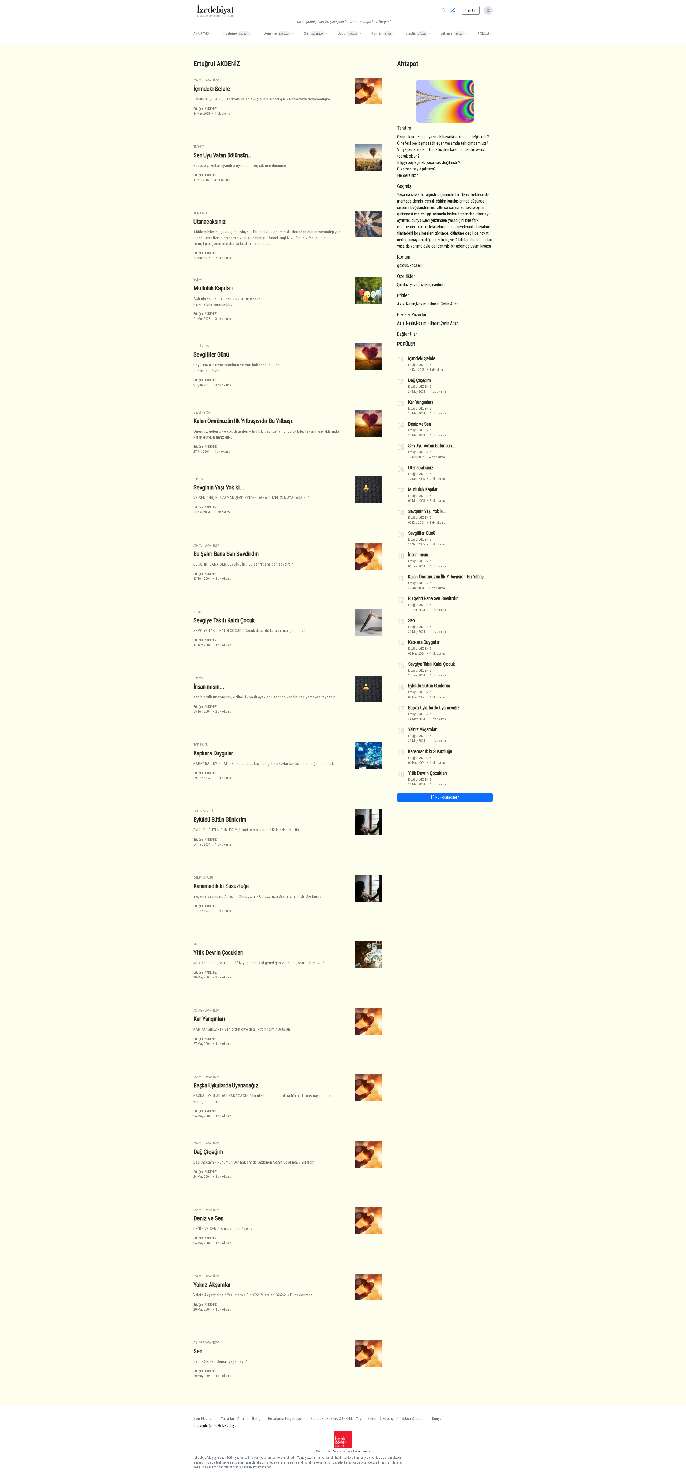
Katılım (243, 1418)
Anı (195, 944)
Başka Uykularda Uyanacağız (225, 1085)
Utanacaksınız (209, 221)
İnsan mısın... (208, 686)
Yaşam (197, 280)
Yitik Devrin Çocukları (218, 952)
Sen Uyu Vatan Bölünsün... (223, 155)
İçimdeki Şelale (211, 88)
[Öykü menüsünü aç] (360, 34)
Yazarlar (227, 1418)
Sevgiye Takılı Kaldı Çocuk (224, 620)
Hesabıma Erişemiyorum (288, 1418)
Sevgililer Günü (211, 354)
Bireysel (199, 479)
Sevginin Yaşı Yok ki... (218, 487)
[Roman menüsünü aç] (394, 34)
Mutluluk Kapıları (213, 288)
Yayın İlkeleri (366, 1418)
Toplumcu (200, 213)
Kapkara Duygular (213, 753)
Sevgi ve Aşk (201, 346)
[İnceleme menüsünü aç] (252, 34)
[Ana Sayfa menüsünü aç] (211, 34)
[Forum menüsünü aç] (491, 34)
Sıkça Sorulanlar (415, 1418)
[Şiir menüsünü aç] (326, 34)
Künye (437, 1418)
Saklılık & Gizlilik (339, 1418)
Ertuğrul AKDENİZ (205, 109)
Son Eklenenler (205, 1418)
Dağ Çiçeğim (208, 1151)
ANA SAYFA (201, 34)
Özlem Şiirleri (203, 811)
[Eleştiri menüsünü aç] (429, 34)
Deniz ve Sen (208, 1218)
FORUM (483, 34)
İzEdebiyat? (389, 1418)
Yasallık (317, 1418)
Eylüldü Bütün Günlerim (219, 819)
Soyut (198, 612)
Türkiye (198, 147)
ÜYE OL (470, 10)
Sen (197, 1351)
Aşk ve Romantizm (206, 80)
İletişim (258, 1418)
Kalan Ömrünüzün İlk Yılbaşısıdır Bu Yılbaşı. (243, 420)
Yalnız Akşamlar (211, 1284)
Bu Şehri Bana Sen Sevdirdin (225, 553)
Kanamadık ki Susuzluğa (221, 885)
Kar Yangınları (209, 1018)
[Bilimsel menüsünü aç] (466, 34)
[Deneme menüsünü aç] (293, 34)
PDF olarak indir (447, 797)
